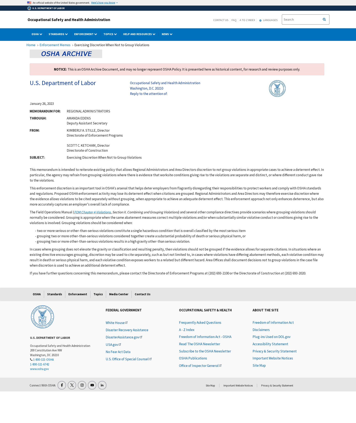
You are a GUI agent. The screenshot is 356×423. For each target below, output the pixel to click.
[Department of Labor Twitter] (72, 385)
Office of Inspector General (199, 365)
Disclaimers (261, 329)
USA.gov (112, 344)
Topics (108, 34)
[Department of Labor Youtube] (92, 385)
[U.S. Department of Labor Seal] (42, 316)
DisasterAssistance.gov (122, 337)
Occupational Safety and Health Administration (69, 19)
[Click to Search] (324, 20)
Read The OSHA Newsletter (199, 344)
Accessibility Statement (270, 344)
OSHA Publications (193, 358)
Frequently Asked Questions (200, 322)
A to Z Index (247, 20)
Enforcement (84, 34)
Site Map (259, 365)
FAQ (234, 20)
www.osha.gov (39, 369)
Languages (270, 20)
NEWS (166, 34)
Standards (57, 34)
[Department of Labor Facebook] (61, 385)
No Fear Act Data (118, 352)
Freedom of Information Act (273, 322)
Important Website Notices (273, 358)
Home (30, 45)
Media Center (118, 294)
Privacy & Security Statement (275, 351)
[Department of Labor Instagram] (82, 385)
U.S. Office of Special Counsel (127, 359)
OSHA (35, 34)
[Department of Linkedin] (102, 385)
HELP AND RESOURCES (137, 34)
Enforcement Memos (55, 45)
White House (115, 322)
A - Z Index (186, 329)
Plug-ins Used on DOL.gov (271, 336)
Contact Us (220, 20)
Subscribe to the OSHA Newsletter (205, 351)
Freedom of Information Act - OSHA (205, 336)
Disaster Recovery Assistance (127, 330)
